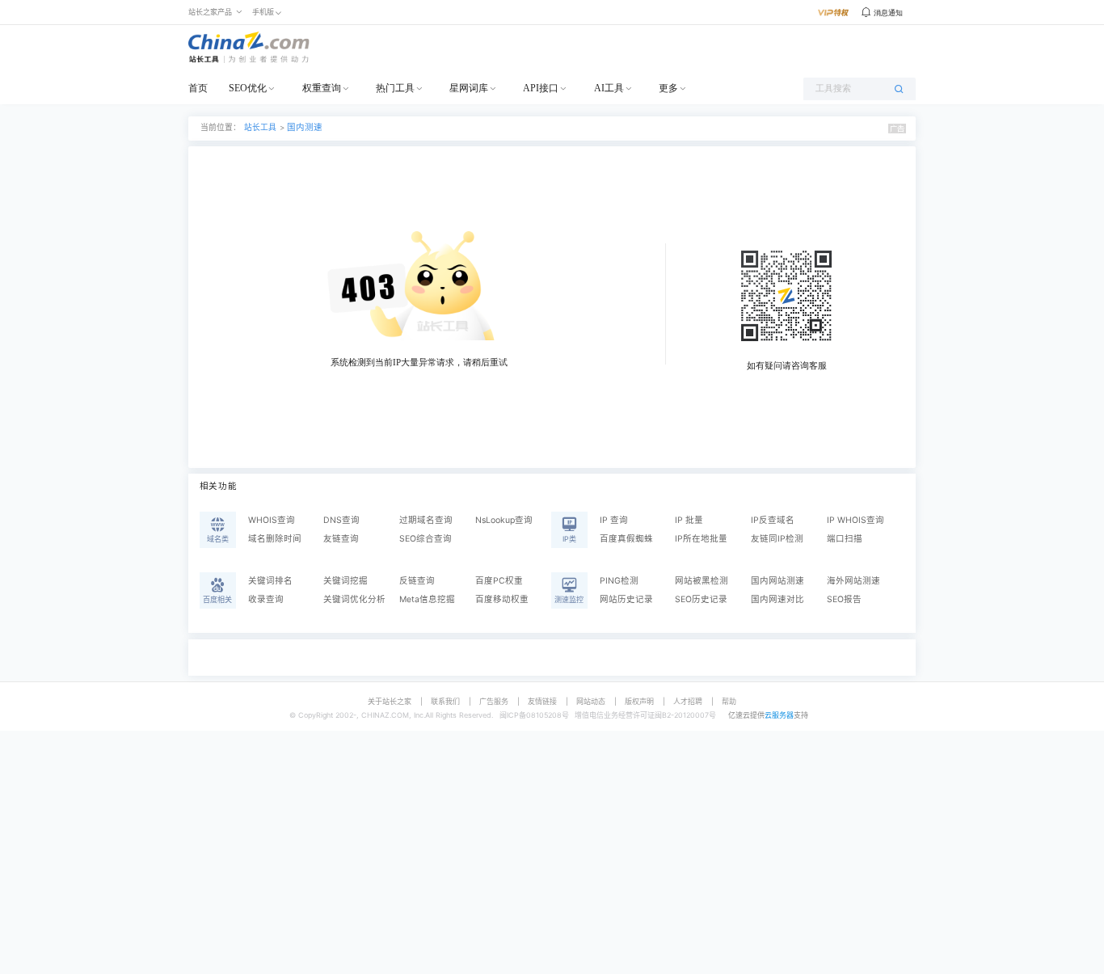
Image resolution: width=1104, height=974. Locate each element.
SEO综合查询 (425, 538)
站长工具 (260, 127)
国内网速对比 (777, 599)
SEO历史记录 (701, 599)
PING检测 (619, 581)
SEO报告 (844, 599)
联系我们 (445, 701)
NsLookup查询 (504, 520)
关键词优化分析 (354, 599)
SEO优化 (248, 88)
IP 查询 (614, 520)
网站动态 (590, 701)
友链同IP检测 (777, 538)
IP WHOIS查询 (855, 520)
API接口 (540, 88)
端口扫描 (844, 538)
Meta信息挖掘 (427, 599)
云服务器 (779, 714)
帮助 (729, 701)
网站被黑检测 (701, 581)
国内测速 (304, 127)
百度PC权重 (499, 581)
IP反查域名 (772, 520)
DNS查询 (341, 520)
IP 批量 (689, 520)
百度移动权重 (502, 599)
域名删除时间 (274, 538)
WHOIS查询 (271, 520)
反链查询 (417, 581)
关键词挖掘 (345, 581)
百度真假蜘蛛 (626, 538)
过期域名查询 (426, 520)
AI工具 (609, 88)
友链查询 (341, 538)
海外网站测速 (853, 581)
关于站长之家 (389, 701)
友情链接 (542, 701)
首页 (198, 88)
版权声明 (639, 701)
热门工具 (395, 88)
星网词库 (468, 88)
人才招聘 (687, 701)
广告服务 (493, 701)
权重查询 (321, 88)
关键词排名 (270, 581)
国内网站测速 (777, 581)
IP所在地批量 (701, 538)
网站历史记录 (626, 599)
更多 (668, 88)
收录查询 (266, 599)
